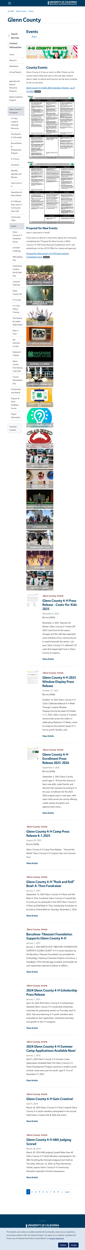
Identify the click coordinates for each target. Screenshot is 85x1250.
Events (13, 226)
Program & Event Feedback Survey (15, 403)
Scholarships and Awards (16, 391)
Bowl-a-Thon (16, 332)
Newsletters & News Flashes (16, 194)
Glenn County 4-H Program (15, 111)
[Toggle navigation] (9, 3)
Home (11, 54)
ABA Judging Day (17, 258)
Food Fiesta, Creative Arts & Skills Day (17, 271)
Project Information (15, 416)
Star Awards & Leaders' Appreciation (18, 321)
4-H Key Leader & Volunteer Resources (15, 123)
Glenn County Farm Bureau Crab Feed (18, 366)
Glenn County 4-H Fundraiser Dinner (17, 237)
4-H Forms (15, 159)
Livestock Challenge (17, 249)
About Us (13, 60)
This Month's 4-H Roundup (16, 136)
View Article (48, 659)
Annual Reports (15, 72)
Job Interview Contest (16, 342)
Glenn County (21, 11)
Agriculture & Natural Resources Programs (14, 86)
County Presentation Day (17, 380)
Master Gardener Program (16, 98)
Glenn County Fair (17, 292)
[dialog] (42, 1239)
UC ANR (11, 11)
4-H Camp (17, 300)
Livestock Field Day (16, 283)
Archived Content (12, 428)
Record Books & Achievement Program (16, 148)
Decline (63, 1245)
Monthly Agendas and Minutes (16, 173)
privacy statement (57, 1238)
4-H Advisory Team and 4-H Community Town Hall (16, 206)
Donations (15, 165)
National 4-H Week (17, 354)
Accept (73, 1245)
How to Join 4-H (16, 185)
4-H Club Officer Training (16, 308)
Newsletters (14, 66)
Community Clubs (15, 219)
